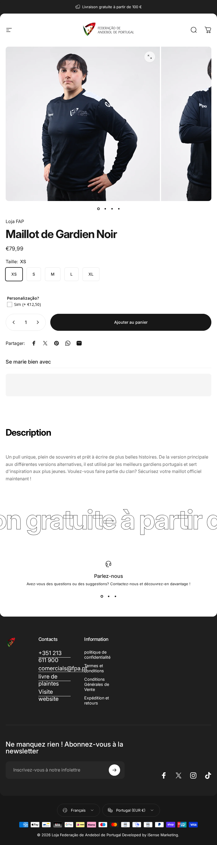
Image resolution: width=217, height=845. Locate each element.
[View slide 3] (115, 596)
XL (91, 274)
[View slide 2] (108, 596)
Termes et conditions (94, 668)
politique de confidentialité (97, 655)
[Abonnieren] (114, 770)
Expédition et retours (96, 700)
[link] (54, 695)
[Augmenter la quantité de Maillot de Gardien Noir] (38, 322)
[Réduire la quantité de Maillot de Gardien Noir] (12, 322)
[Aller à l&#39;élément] (98, 209)
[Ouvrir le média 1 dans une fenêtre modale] (149, 56)
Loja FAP (15, 221)
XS (14, 274)
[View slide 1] (101, 596)
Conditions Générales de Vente (96, 684)
